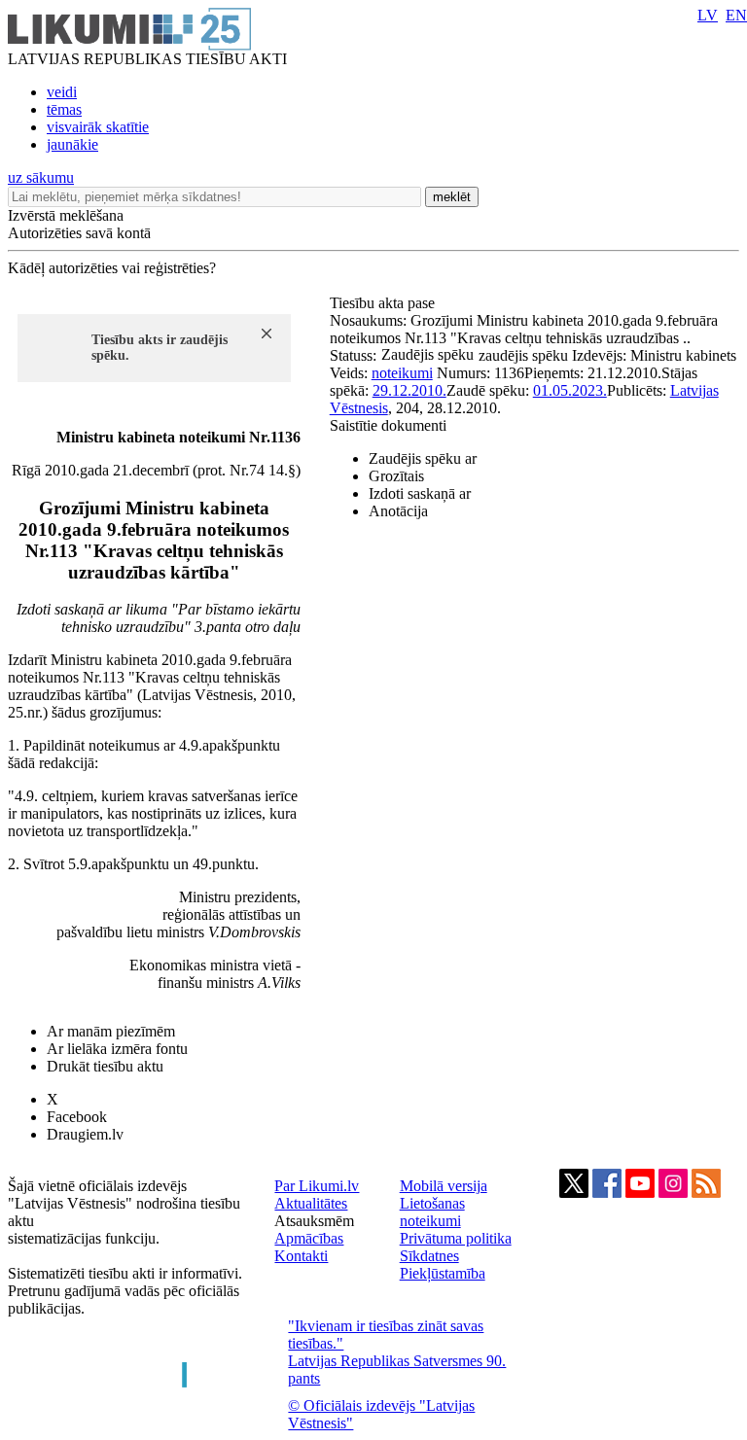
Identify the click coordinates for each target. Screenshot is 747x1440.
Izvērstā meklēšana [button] (66, 215)
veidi (62, 92)
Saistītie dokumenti (388, 425)
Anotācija (398, 511)
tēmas (64, 109)
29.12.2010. (409, 390)
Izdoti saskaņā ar (420, 493)
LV (707, 15)
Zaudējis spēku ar (423, 458)
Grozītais (396, 476)
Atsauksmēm (314, 1220)
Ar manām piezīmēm (111, 1031)
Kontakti (301, 1255)
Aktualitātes (310, 1203)
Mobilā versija (443, 1185)
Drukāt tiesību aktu (105, 1066)
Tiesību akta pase (384, 303)
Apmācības (308, 1238)
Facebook (77, 1116)
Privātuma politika (456, 1238)
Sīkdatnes (429, 1255)
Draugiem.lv (85, 1134)
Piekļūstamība (442, 1273)
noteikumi (402, 373)
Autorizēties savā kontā (79, 233)
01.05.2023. (570, 390)
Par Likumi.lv (316, 1185)
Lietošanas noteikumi (432, 1212)
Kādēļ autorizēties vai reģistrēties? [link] (112, 268)
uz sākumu (41, 177)
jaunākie (72, 144)
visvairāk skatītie (98, 127)
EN (736, 15)
